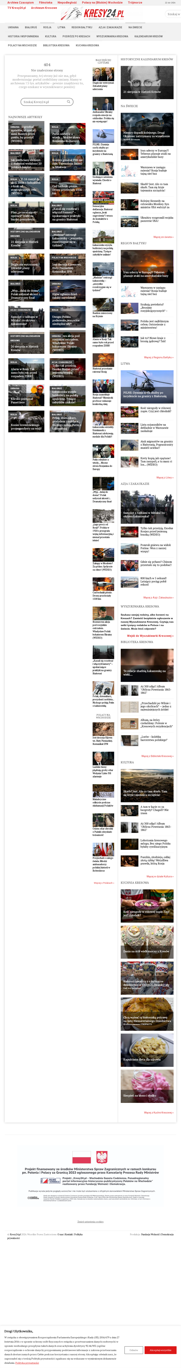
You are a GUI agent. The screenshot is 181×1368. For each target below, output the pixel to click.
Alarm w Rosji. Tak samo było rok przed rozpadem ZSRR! (103, 342)
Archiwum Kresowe (44, 8)
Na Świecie (135, 27)
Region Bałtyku (82, 27)
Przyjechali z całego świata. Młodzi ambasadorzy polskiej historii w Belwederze (103, 864)
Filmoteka (45, 2)
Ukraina (13, 27)
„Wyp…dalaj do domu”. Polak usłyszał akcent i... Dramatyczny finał (102, 496)
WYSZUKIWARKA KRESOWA (140, 606)
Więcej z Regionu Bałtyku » (159, 357)
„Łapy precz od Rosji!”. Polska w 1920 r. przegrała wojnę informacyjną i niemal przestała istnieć (103, 532)
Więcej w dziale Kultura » (160, 876)
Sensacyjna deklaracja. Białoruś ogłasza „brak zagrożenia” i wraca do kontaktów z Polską (103, 214)
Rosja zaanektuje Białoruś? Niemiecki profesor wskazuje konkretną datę (103, 399)
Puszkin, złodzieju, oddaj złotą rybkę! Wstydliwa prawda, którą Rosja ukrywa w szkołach (155, 861)
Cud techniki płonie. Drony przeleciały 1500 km (102, 595)
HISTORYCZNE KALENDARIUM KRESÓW (147, 59)
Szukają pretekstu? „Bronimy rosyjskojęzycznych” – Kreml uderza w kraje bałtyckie (154, 311)
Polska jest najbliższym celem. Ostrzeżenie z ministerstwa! (155, 324)
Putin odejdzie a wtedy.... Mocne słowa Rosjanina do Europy (102, 464)
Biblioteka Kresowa (56, 45)
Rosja (47, 27)
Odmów (134, 1350)
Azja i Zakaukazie (110, 27)
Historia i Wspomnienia (23, 36)
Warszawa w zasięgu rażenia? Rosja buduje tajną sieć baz (154, 170)
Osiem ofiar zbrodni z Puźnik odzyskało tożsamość (103, 832)
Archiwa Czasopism (20, 2)
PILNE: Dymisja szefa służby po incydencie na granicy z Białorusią (103, 149)
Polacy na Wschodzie (22, 45)
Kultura (50, 36)
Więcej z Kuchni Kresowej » (159, 1112)
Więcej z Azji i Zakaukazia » (158, 597)
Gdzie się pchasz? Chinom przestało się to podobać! (156, 563)
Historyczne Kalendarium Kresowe (25, 233)
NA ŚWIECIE (129, 105)
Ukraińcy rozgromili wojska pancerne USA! (157, 219)
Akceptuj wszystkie (160, 1350)
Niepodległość (67, 2)
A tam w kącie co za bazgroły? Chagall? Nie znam (155, 810)
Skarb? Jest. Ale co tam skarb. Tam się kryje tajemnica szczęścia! (154, 187)
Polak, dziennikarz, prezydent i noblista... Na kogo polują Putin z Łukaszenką (103, 701)
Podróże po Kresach (76, 36)
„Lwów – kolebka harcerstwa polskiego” (154, 738)
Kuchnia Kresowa (87, 45)
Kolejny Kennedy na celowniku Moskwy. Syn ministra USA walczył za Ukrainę (155, 205)
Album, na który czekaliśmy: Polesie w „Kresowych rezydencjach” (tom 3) (157, 724)
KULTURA (127, 762)
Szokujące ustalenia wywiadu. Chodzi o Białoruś (103, 180)
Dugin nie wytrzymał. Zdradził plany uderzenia (103, 86)
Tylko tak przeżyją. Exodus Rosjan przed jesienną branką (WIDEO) (157, 531)
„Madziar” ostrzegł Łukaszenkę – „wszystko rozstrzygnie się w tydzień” (102, 284)
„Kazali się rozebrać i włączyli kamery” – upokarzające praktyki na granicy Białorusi (103, 667)
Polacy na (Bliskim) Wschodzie (102, 2)
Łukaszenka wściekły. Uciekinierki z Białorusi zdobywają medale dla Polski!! (103, 431)
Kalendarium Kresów (149, 36)
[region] (90, 1347)
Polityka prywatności (27, 1362)
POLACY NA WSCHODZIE (103, 716)
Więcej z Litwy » (165, 477)
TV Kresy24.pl (16, 8)
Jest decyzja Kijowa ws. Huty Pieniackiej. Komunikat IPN (102, 741)
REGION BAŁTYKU (133, 243)
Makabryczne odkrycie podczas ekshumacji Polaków (103, 802)
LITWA (125, 363)
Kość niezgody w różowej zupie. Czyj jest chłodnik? (156, 409)
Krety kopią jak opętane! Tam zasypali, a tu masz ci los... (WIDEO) (156, 461)
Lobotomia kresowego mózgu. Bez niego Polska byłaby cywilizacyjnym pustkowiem (156, 845)
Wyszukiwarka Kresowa (112, 36)
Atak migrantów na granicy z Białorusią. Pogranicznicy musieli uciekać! (157, 444)
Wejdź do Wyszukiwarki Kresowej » (150, 636)
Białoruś (31, 27)
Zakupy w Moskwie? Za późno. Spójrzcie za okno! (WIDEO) (103, 566)
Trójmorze (135, 2)
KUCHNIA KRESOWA (135, 882)
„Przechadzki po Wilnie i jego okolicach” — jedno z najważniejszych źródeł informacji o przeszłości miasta (156, 709)
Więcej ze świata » (163, 237)
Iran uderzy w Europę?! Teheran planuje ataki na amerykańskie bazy (156, 153)
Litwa (61, 27)
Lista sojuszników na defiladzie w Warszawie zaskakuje (154, 427)
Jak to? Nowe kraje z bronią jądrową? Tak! (153, 339)
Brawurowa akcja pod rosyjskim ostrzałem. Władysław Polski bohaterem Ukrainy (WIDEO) (102, 629)
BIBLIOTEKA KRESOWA (137, 641)
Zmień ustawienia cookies (90, 1221)
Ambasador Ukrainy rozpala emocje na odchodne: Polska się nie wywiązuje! (103, 116)
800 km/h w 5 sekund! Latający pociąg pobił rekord (154, 581)
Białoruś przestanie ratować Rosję (102, 370)
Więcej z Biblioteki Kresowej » (157, 756)
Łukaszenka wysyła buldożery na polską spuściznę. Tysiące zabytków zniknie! (103, 249)
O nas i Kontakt (65, 1234)
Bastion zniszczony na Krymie (102, 314)
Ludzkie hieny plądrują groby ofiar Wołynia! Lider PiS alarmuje (103, 771)
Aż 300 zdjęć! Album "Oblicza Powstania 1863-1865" (156, 689)
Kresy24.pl (15, 1234)
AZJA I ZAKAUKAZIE (135, 483)
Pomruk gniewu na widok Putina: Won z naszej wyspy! (156, 548)
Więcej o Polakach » (104, 883)
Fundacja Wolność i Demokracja (157, 1234)
